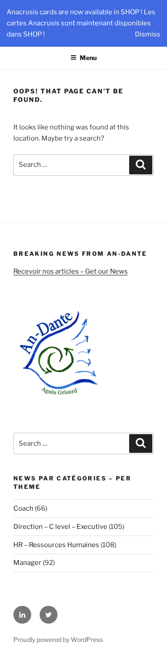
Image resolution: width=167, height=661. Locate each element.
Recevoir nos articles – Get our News (70, 271)
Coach (23, 508)
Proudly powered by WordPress (58, 639)
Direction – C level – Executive (60, 527)
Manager (27, 563)
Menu (88, 57)
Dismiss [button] (147, 34)
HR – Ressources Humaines (56, 545)
